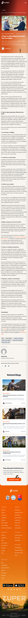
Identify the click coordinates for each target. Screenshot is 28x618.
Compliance (23, 615)
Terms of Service (9, 615)
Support (3, 615)
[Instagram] (11, 589)
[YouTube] (14, 589)
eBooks (3, 570)
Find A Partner (4, 522)
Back (4, 10)
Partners (3, 520)
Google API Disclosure (14, 616)
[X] (20, 589)
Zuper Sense (18, 527)
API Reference (18, 547)
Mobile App (17, 515)
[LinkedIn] (17, 589)
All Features (17, 510)
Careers (3, 512)
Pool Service (4, 545)
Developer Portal (18, 552)
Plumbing (3, 548)
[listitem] (2, 366)
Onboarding (17, 540)
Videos (3, 578)
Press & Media (4, 525)
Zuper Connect (18, 517)
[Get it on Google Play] (8, 585)
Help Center (17, 537)
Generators (3, 537)
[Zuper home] (5, 2)
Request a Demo (14, 479)
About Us (3, 510)
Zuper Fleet (17, 520)
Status (16, 555)
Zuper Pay (17, 525)
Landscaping (4, 542)
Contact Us (3, 515)
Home (3, 12)
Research (3, 575)
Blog (6, 12)
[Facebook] (8, 589)
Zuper (4, 329)
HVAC (2, 540)
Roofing (3, 550)
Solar (2, 553)
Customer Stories (5, 567)
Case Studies (4, 565)
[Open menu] (25, 3)
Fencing (3, 535)
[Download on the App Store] (19, 585)
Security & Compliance (6, 527)
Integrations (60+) (19, 512)
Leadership (3, 517)
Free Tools (3, 572)
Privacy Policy (17, 615)
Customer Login (18, 535)
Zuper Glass (17, 522)
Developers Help (18, 550)
